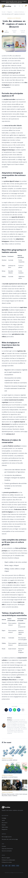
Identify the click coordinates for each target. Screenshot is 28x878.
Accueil (3, 12)
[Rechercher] (19, 6)
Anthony (7, 32)
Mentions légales (6, 857)
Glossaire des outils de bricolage (10, 839)
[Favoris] (22, 6)
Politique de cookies (7, 862)
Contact (4, 846)
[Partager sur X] (6, 710)
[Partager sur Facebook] (10, 710)
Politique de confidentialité (8, 860)
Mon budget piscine (7, 836)
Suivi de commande (7, 851)
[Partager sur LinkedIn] (18, 710)
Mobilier (4, 825)
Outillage (4, 818)
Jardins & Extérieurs (19, 12)
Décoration (4, 822)
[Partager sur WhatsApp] (14, 710)
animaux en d (10, 434)
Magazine (9, 12)
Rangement (4, 829)
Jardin (3, 820)
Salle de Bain (5, 827)
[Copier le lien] (23, 710)
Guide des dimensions (7, 848)
